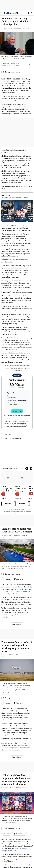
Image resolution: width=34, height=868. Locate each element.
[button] (28, 13)
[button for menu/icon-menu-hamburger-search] (31, 12)
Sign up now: (5, 28)
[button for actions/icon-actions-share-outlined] (30, 64)
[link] (10, 13)
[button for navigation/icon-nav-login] (28, 13)
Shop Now (8, 503)
